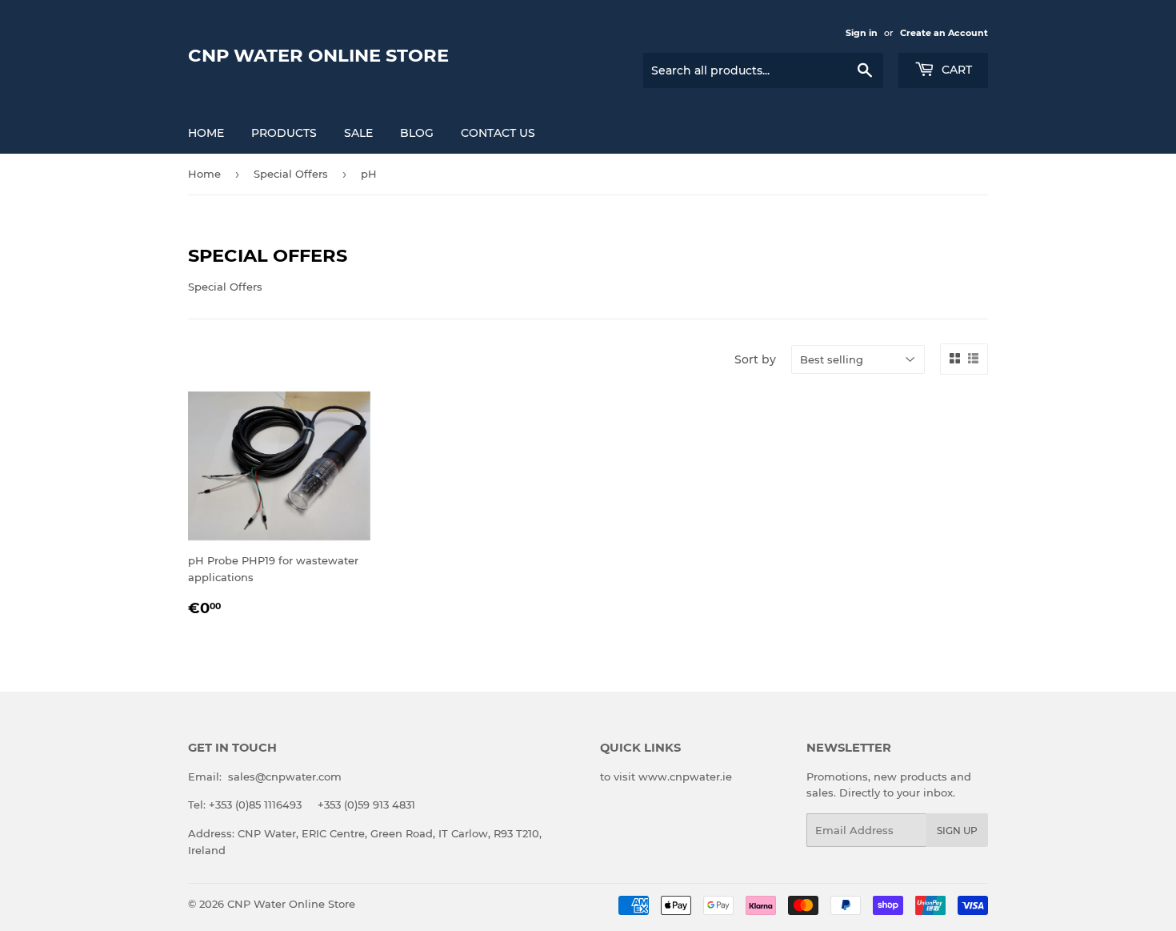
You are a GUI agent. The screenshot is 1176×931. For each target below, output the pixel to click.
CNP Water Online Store (318, 55)
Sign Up (957, 831)
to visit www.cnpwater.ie (666, 776)
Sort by (755, 359)
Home (206, 133)
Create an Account (944, 32)
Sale (358, 133)
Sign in (862, 32)
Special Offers (291, 173)
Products (284, 133)
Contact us (498, 133)
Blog (417, 133)
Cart (955, 69)
